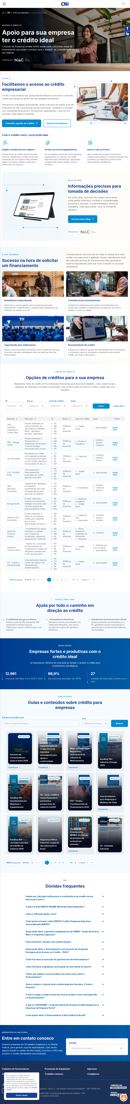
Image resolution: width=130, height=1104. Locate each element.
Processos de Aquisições (57, 1069)
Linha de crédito (56, 401)
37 (73, 580)
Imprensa (92, 1069)
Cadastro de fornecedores (15, 1069)
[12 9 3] (34, 863)
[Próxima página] (78, 580)
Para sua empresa (20, 13)
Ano (84, 718)
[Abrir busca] (123, 4)
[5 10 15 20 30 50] (36, 580)
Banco (30, 401)
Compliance (93, 1074)
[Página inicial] (65, 4)
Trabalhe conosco (54, 1074)
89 (71, 862)
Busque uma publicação (13, 717)
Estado (72, 1043)
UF (6, 401)
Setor (73, 401)
